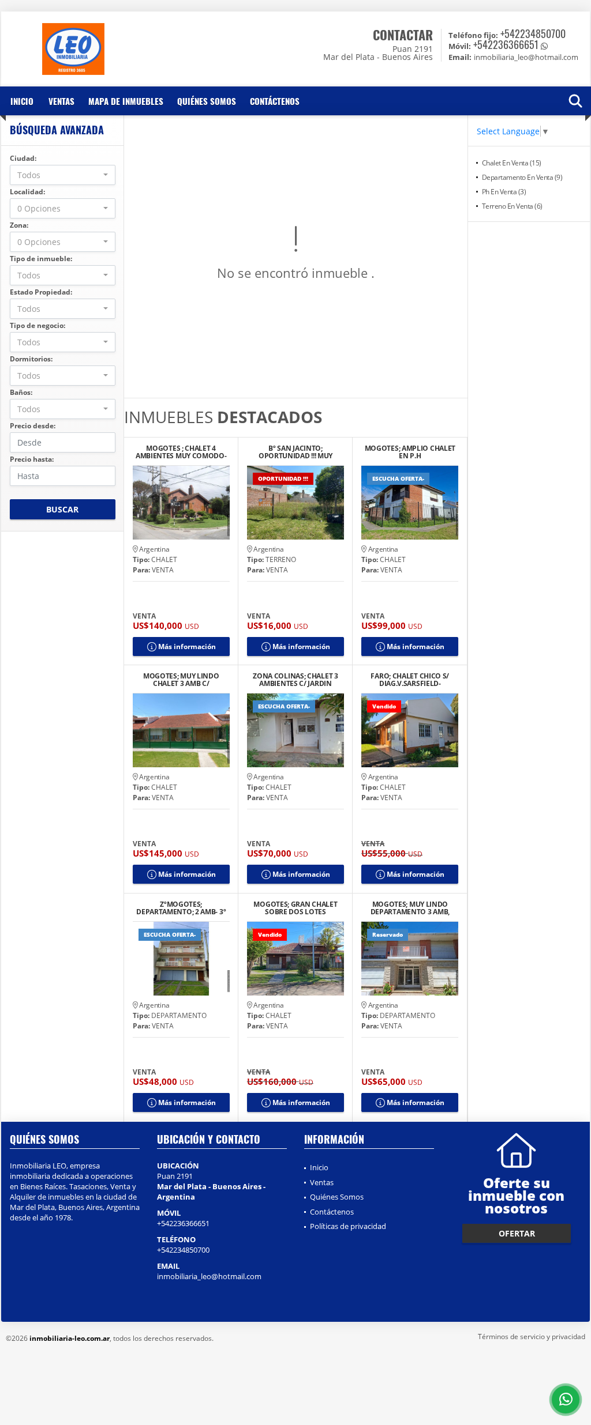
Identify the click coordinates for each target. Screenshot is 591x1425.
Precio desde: (32, 426)
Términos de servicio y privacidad (531, 1336)
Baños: (21, 392)
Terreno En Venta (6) (512, 206)
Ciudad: (23, 158)
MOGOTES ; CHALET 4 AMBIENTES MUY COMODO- (181, 451)
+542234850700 (533, 33)
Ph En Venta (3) (504, 192)
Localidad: (27, 192)
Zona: (19, 225)
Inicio (21, 101)
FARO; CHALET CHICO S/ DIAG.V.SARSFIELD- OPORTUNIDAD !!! (410, 679)
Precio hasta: (32, 459)
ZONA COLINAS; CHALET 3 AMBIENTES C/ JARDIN (295, 679)
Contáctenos (275, 101)
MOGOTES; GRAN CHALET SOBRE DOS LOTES (295, 907)
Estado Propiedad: (41, 292)
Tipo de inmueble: (41, 258)
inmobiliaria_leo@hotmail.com (209, 1276)
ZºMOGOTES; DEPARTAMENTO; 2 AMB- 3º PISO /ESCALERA (181, 907)
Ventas (61, 101)
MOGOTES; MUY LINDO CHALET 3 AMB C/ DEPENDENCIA (181, 679)
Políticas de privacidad (348, 1226)
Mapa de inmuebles (125, 101)
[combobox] (62, 175)
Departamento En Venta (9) (522, 177)
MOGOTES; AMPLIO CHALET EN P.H (410, 451)
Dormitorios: (31, 359)
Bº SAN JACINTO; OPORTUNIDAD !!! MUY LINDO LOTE (295, 451)
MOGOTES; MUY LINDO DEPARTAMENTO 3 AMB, (410, 907)
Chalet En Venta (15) (511, 163)
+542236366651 (505, 44)
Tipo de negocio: (37, 325)
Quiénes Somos (206, 101)
